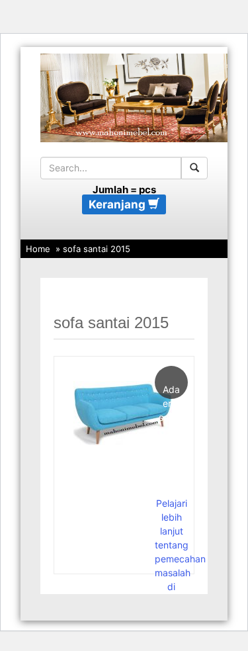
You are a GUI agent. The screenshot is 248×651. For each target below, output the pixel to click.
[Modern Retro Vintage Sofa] (122, 412)
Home (38, 248)
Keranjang (118, 204)
